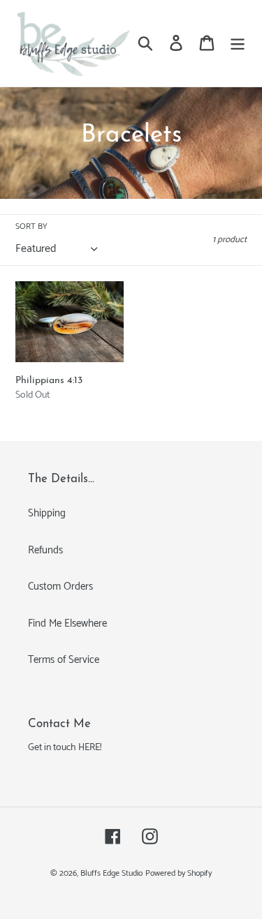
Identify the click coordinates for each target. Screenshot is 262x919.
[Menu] (237, 43)
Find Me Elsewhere (67, 623)
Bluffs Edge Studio (111, 873)
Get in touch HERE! (64, 748)
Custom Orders (60, 586)
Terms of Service (63, 659)
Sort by (31, 227)
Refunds (45, 550)
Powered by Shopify (178, 873)
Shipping (47, 513)
